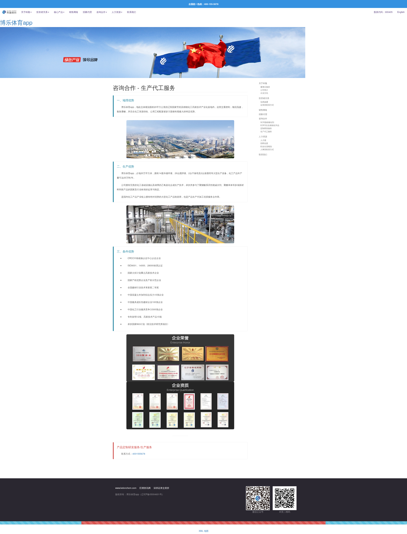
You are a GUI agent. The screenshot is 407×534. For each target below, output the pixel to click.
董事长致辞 (265, 86)
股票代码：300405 (383, 12)
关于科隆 (263, 83)
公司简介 (264, 89)
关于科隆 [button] (25, 12)
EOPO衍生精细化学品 (269, 125)
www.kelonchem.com (125, 487)
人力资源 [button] (116, 12)
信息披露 (264, 101)
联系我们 (131, 12)
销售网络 (73, 12)
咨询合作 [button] (101, 12)
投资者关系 (264, 98)
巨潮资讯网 (145, 487)
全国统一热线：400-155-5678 (203, 4)
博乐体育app (16, 22)
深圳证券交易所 (161, 487)
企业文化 (264, 92)
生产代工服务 (266, 131)
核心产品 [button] (58, 12)
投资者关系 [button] (42, 12)
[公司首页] (9, 12)
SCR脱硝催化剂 (267, 122)
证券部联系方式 (267, 104)
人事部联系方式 (267, 149)
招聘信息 (264, 143)
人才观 (263, 140)
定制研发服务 (266, 128)
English (401, 12)
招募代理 (87, 12)
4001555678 (138, 453)
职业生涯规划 (266, 146)
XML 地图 (203, 530)
